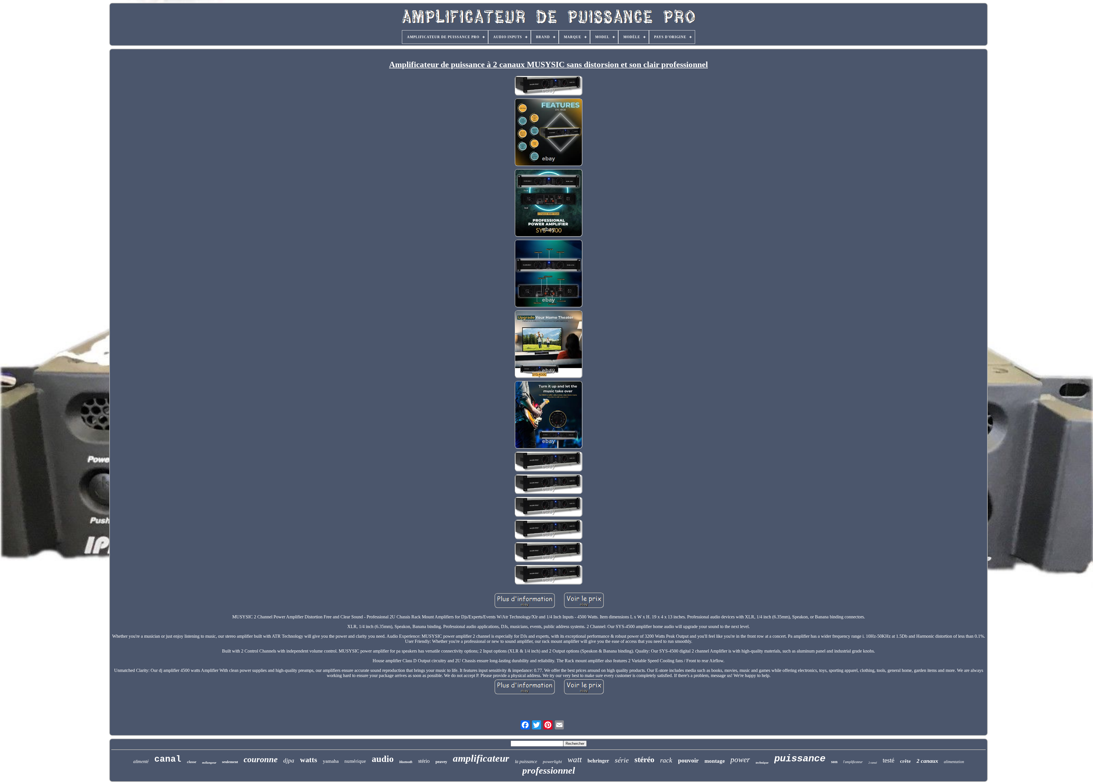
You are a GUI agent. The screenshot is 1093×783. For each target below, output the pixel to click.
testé (888, 760)
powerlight (552, 761)
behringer (598, 760)
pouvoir (688, 760)
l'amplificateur (853, 762)
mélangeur (209, 762)
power (740, 759)
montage (714, 761)
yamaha (331, 761)
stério (424, 761)
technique (762, 762)
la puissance (526, 761)
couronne (261, 759)
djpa (288, 760)
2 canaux (927, 761)
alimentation (954, 762)
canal (167, 759)
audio (383, 759)
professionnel (548, 770)
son (834, 761)
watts (308, 760)
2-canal (872, 762)
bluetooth (405, 762)
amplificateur (481, 758)
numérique (355, 761)
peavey (441, 762)
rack (666, 760)
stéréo (644, 759)
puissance (799, 758)
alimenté (141, 761)
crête (905, 761)
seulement (230, 762)
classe (191, 762)
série (622, 760)
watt (575, 759)
